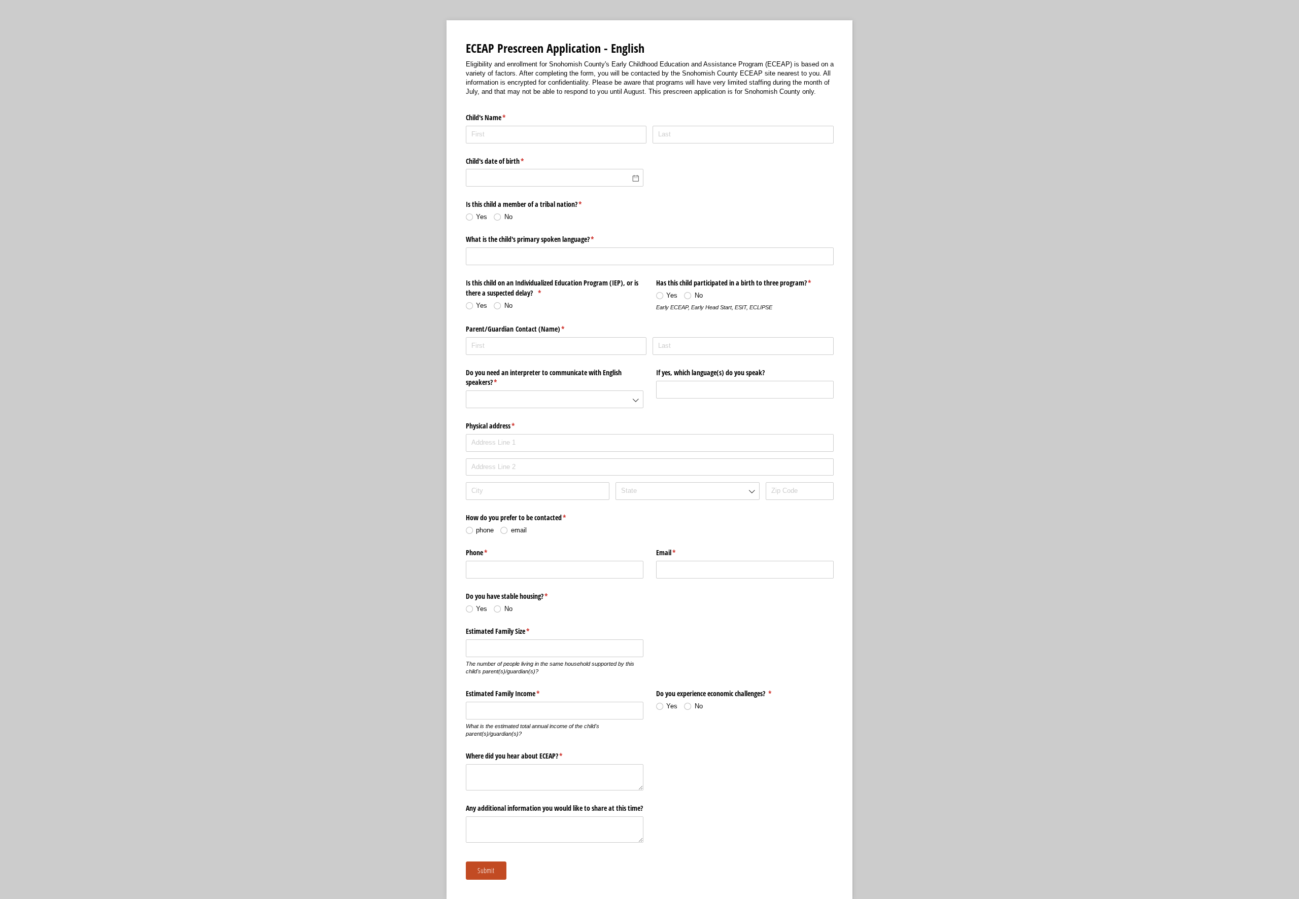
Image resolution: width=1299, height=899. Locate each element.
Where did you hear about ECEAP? (526, 756)
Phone (488, 552)
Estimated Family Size (510, 631)
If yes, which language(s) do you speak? (710, 372)
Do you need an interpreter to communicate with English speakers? (544, 377)
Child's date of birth (507, 161)
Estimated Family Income (515, 693)
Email (678, 552)
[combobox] (554, 399)
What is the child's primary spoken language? (542, 239)
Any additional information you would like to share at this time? (554, 808)
